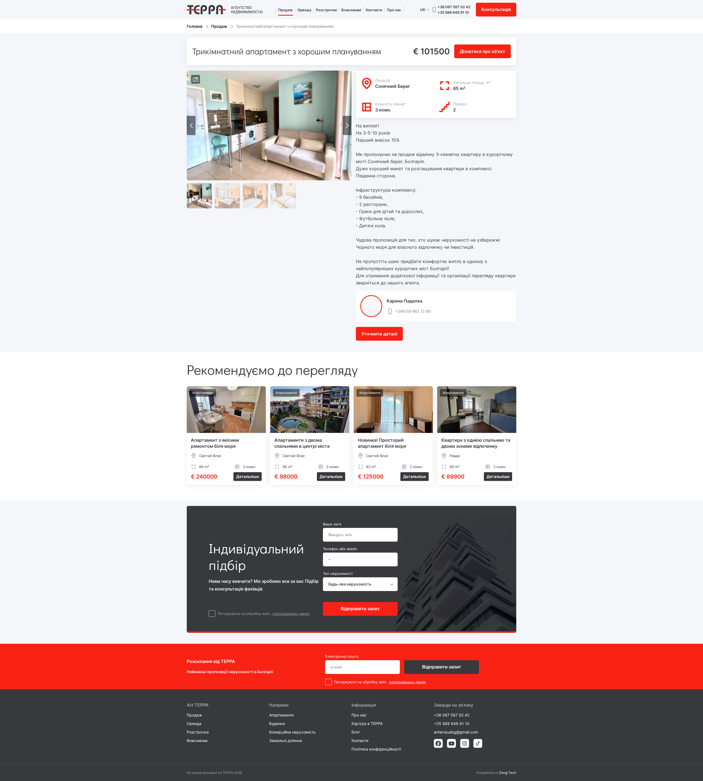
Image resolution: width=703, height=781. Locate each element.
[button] (347, 125)
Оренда (304, 10)
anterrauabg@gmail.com (456, 732)
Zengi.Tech (507, 773)
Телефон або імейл (340, 549)
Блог (356, 732)
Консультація (496, 9)
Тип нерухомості (338, 573)
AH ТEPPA (198, 705)
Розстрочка (326, 10)
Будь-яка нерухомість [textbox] (349, 584)
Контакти (374, 10)
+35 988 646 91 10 (453, 12)
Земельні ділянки (285, 740)
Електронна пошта (341, 656)
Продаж (285, 10)
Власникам (351, 10)
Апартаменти (281, 715)
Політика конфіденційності (376, 749)
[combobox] (360, 584)
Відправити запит (360, 608)
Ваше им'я (332, 524)
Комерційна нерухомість (292, 732)
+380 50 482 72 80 (413, 311)
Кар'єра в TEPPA (367, 723)
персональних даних (290, 613)
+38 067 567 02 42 (453, 7)
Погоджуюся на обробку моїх (243, 613)
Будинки (277, 723)
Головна (194, 26)
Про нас (394, 10)
